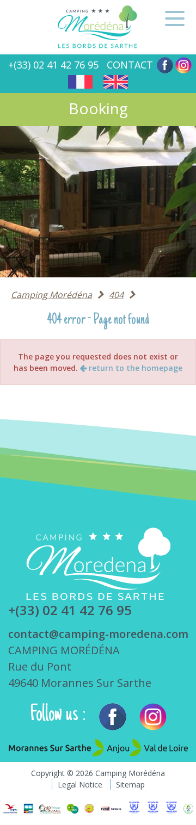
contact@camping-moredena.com (98, 633)
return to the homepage (134, 368)
